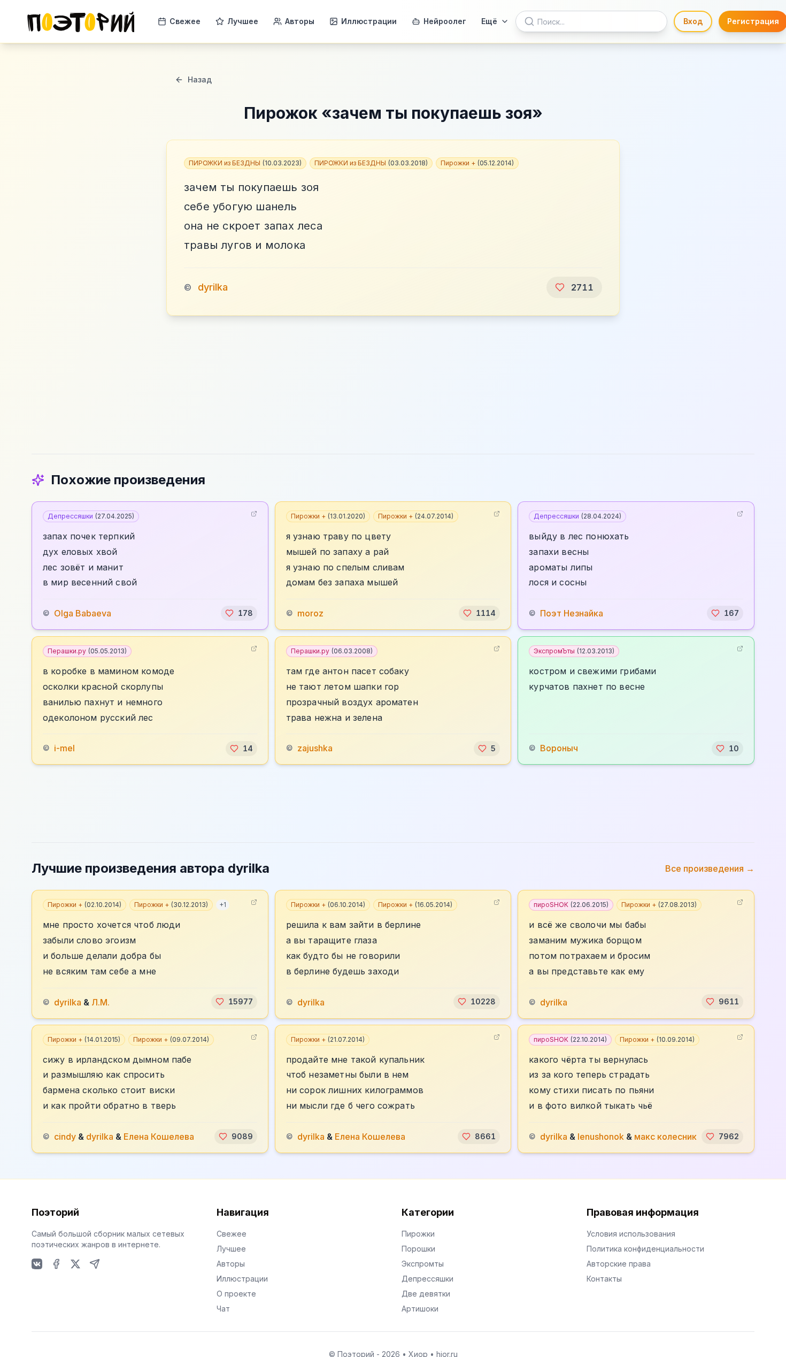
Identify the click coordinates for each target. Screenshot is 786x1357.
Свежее (185, 21)
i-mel (64, 748)
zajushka (315, 748)
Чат (223, 1308)
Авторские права (619, 1263)
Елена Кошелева (159, 1136)
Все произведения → (709, 868)
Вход (693, 21)
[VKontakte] (37, 1264)
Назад (200, 79)
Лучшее (242, 21)
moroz (310, 613)
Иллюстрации (369, 21)
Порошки (418, 1248)
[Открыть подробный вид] (254, 513)
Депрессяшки (91, 516)
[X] (75, 1264)
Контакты (604, 1278)
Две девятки (426, 1293)
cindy (65, 1136)
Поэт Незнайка (571, 613)
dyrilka (213, 287)
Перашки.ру (87, 651)
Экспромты (423, 1263)
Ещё (489, 21)
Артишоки (420, 1308)
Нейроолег (444, 21)
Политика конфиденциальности (645, 1248)
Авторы (299, 21)
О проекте (236, 1293)
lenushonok (600, 1136)
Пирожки (418, 1233)
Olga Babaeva (82, 613)
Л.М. (100, 1001)
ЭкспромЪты (574, 651)
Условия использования (631, 1233)
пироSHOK (571, 905)
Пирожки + (477, 163)
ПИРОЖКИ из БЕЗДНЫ (245, 163)
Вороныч (559, 748)
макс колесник (665, 1136)
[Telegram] (94, 1264)
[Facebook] (56, 1264)
